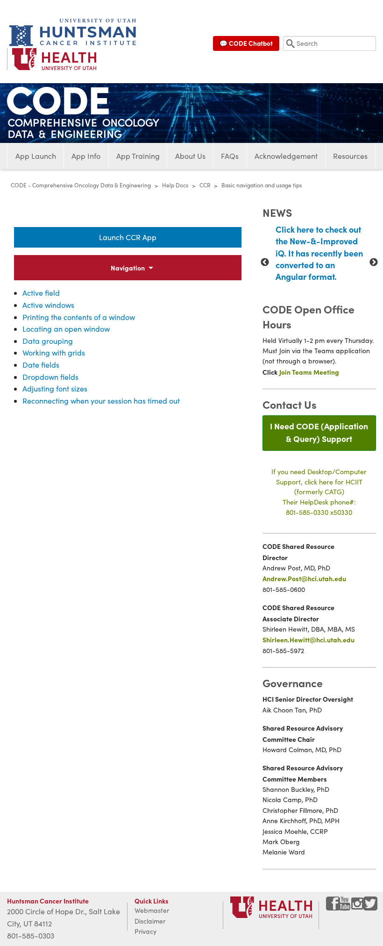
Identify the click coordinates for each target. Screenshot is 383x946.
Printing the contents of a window (78, 317)
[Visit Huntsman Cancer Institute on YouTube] (346, 907)
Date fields (40, 365)
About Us (190, 156)
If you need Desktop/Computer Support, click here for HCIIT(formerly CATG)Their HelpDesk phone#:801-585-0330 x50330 (319, 491)
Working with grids (53, 352)
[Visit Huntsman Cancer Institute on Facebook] (333, 907)
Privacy (145, 931)
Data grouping (47, 341)
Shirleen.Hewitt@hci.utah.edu (308, 639)
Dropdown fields (50, 377)
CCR (204, 185)
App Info (85, 156)
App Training (138, 156)
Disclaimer (150, 921)
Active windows (48, 305)
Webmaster (152, 910)
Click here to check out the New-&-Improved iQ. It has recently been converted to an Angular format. (319, 252)
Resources (350, 156)
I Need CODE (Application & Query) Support (319, 432)
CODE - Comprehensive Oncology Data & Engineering (81, 185)
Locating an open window (66, 329)
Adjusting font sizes (54, 388)
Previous (265, 262)
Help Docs (175, 185)
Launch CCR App (127, 237)
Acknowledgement (286, 156)
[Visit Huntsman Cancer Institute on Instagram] (358, 907)
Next (373, 262)
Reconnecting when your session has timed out (101, 400)
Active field (41, 293)
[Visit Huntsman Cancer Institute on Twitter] (370, 907)
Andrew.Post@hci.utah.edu (304, 578)
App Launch (35, 156)
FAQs (230, 156)
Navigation (128, 267)
